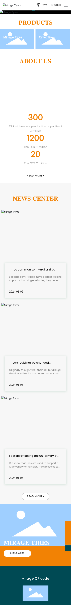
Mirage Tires (12, 37)
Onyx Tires (47, 37)
